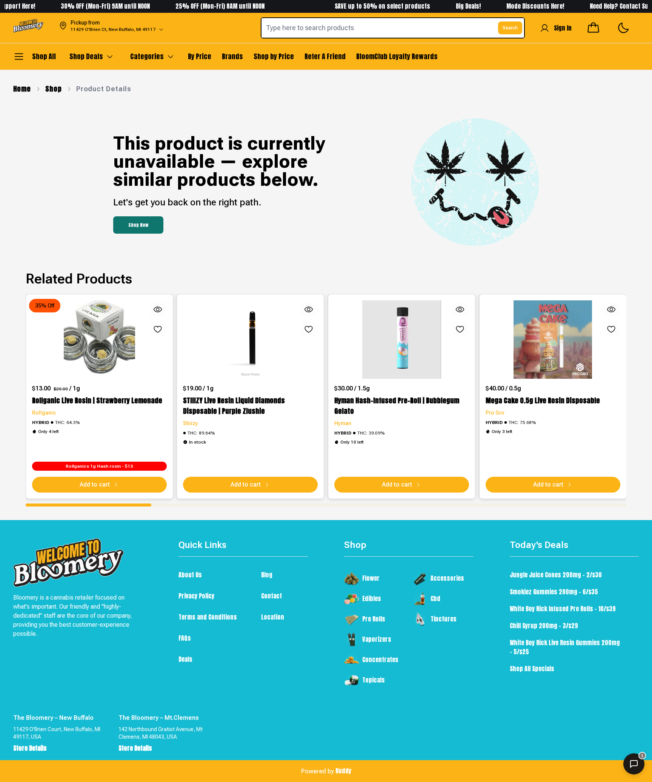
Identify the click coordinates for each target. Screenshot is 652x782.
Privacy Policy (196, 595)
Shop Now (138, 225)
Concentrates (380, 659)
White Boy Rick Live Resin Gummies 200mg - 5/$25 (565, 647)
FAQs (184, 638)
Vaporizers (376, 639)
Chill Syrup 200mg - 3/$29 (544, 625)
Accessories (447, 578)
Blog (266, 574)
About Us (190, 574)
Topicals (373, 679)
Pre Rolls (373, 618)
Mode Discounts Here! (524, 6)
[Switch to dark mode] (623, 28)
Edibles (371, 598)
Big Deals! (456, 6)
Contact (271, 595)
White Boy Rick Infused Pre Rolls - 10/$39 (563, 608)
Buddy (343, 770)
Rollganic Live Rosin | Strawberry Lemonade (97, 400)
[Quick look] (157, 309)
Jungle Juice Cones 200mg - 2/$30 (556, 574)
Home (22, 89)
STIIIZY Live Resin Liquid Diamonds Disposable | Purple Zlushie (234, 405)
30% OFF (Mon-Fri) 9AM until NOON (93, 6)
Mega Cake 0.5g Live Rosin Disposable (543, 400)
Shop (53, 89)
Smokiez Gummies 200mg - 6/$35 (554, 591)
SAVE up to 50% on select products (370, 6)
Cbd (435, 598)
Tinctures (444, 618)
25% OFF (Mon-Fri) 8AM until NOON (207, 6)
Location (272, 616)
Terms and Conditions (207, 616)
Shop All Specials (532, 668)
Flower (371, 578)
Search (510, 28)
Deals (185, 659)
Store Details (30, 748)
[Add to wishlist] (157, 329)
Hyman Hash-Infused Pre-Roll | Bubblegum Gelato (396, 405)
